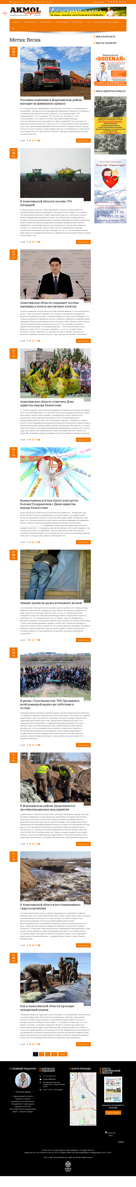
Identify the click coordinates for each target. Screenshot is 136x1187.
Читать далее (83, 140)
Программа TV (45, 22)
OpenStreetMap (91, 1125)
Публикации (29, 22)
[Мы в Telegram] (119, 2)
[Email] (38, 140)
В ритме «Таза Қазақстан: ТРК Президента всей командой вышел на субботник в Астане (49, 704)
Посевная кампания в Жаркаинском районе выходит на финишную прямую (51, 101)
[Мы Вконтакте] (116, 2)
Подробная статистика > (121, 1142)
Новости (16, 22)
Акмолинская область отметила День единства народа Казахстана (47, 403)
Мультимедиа (61, 22)
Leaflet (82, 1125)
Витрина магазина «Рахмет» (107, 22)
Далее (62, 1054)
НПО (89, 22)
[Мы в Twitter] (111, 2)
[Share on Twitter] (29, 140)
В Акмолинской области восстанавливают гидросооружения (50, 906)
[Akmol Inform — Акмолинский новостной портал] (25, 11)
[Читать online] (113, 1089)
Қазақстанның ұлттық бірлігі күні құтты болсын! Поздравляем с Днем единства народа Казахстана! (49, 504)
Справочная (77, 22)
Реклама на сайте (39, 2)
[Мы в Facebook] (108, 2)
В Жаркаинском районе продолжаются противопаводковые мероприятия (47, 807)
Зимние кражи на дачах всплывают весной (51, 603)
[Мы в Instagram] (114, 2)
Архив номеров (113, 1113)
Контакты (49, 2)
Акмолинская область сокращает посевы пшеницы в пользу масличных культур (49, 304)
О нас (29, 2)
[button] (83, 1097)
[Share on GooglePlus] (33, 140)
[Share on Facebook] (27, 140)
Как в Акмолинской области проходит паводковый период (47, 1007)
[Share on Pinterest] (36, 140)
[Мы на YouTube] (125, 2)
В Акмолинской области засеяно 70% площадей (46, 203)
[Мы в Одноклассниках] (122, 2)
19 (54, 1054)
